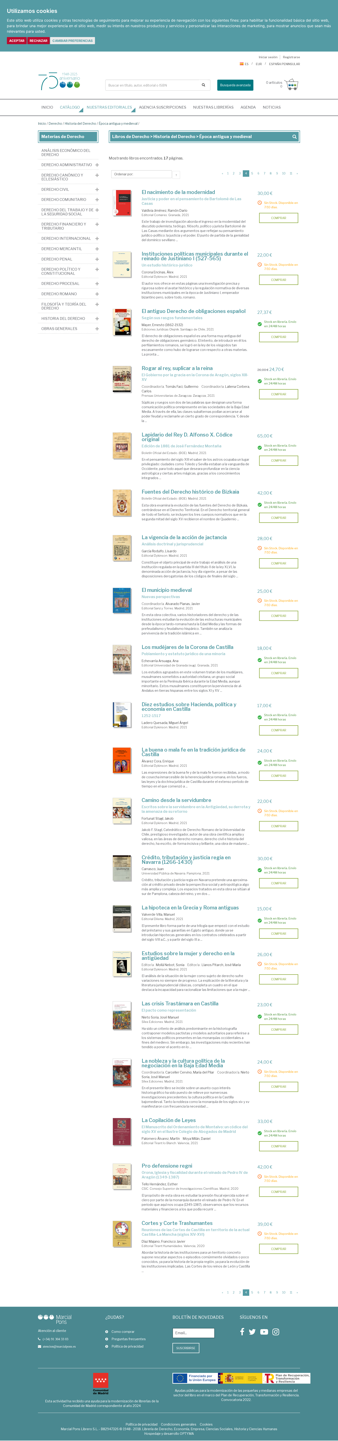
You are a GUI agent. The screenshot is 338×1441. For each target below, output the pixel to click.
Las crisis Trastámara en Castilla (180, 1004)
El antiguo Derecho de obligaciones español (194, 311)
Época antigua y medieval (118, 123)
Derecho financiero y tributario (63, 226)
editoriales (109, 107)
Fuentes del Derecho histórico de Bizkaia (190, 492)
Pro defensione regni (167, 1166)
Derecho (55, 123)
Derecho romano (59, 294)
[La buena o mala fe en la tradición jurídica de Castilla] (122, 760)
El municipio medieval (167, 590)
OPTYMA (187, 1433)
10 (284, 173)
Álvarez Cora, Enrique (158, 761)
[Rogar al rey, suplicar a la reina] (122, 379)
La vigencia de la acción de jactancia (184, 537)
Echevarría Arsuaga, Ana (160, 661)
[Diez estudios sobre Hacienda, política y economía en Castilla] (122, 714)
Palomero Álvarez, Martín (161, 1138)
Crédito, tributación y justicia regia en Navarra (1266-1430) (186, 859)
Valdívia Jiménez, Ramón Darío (164, 210)
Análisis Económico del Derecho (66, 153)
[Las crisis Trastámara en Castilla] (122, 1015)
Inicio (49, 107)
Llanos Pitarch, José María (221, 965)
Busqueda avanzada (235, 85)
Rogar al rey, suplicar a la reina (177, 368)
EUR (259, 64)
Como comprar (123, 1332)
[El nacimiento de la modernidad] (122, 203)
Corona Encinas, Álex (157, 272)
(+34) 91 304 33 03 (55, 1339)
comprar (278, 218)
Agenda (248, 107)
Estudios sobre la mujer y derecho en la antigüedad (188, 955)
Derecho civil (55, 190)
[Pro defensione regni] (122, 1176)
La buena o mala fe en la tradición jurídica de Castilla (194, 752)
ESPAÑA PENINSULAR (284, 64)
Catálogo (70, 107)
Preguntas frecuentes (129, 1339)
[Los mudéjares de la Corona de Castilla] (122, 659)
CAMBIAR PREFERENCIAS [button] (72, 41)
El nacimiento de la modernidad (178, 192)
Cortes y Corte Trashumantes (177, 1223)
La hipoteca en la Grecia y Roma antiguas (190, 908)
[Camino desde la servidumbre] (122, 811)
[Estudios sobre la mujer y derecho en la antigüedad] (122, 964)
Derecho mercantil (61, 249)
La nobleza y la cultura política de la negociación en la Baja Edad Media (183, 1063)
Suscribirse (185, 1348)
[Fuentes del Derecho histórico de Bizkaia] (122, 502)
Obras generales (59, 329)
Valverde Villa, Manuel (158, 914)
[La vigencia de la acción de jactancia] (122, 548)
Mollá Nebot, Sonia (170, 965)
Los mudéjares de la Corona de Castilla (187, 647)
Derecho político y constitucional (60, 271)
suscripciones (162, 107)
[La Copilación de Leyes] (122, 1131)
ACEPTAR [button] (16, 41)
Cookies (206, 1424)
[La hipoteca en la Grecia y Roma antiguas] (122, 918)
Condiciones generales (178, 1424)
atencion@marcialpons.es (59, 1346)
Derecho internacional (66, 239)
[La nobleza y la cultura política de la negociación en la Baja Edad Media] (122, 1072)
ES (247, 64)
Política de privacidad (127, 1346)
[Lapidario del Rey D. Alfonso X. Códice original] (122, 445)
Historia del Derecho (80, 123)
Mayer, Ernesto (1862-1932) (162, 325)
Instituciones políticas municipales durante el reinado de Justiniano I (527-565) (195, 256)
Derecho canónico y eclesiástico (62, 177)
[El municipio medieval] (122, 600)
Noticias (272, 107)
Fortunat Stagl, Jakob (158, 818)
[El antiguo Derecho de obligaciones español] (122, 322)
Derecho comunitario (63, 200)
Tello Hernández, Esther (160, 1184)
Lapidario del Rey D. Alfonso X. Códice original (187, 437)
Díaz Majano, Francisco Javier (163, 1241)
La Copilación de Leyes (169, 1120)
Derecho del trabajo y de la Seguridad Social (67, 212)
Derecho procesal (60, 284)
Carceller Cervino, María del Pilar (189, 1072)
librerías (213, 107)
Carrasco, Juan (153, 869)
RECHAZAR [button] (38, 41)
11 (291, 173)
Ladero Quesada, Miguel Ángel (165, 723)
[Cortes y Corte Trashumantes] (122, 1234)
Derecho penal (56, 259)
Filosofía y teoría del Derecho (63, 306)
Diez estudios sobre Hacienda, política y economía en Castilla (189, 706)
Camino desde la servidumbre (176, 800)
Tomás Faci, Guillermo (181, 386)
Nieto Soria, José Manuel (160, 1017)
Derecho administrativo (66, 165)
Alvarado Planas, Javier (182, 604)
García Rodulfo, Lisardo (159, 551)
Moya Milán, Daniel (196, 1138)
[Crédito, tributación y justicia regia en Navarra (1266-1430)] (122, 868)
